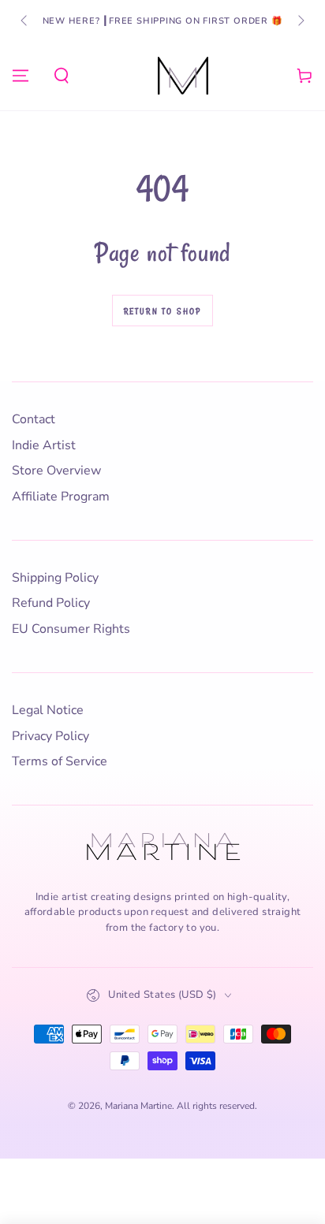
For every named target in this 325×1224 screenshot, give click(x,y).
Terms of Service (59, 761)
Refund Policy (51, 603)
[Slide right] (299, 21)
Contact (33, 419)
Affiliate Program (61, 496)
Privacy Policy (50, 736)
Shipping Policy (55, 577)
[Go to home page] (183, 76)
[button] (61, 75)
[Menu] (20, 75)
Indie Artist (44, 445)
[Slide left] (25, 21)
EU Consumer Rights (71, 629)
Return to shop (163, 311)
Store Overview (56, 470)
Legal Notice (48, 710)
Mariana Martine (138, 1105)
